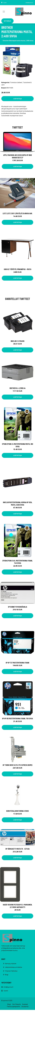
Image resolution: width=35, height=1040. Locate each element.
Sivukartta (24, 1006)
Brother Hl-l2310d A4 (17, 388)
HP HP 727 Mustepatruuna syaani (17, 663)
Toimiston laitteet (16, 82)
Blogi (6, 975)
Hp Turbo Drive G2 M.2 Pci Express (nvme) (17, 765)
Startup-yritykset (10, 964)
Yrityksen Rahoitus (11, 971)
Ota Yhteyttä (16, 1004)
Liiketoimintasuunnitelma (13, 967)
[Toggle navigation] (3, 11)
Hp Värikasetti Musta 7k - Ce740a (17, 849)
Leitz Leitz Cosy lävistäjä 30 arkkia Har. (17, 213)
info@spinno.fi (29, 2)
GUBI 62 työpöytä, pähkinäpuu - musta (17, 269)
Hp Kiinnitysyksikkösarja (17, 607)
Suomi (5, 2)
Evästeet (25, 1004)
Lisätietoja (17, 99)
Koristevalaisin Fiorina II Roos (17, 811)
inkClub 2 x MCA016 (17, 341)
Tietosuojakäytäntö (13, 1006)
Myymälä (7, 21)
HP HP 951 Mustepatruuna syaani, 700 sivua (17, 718)
